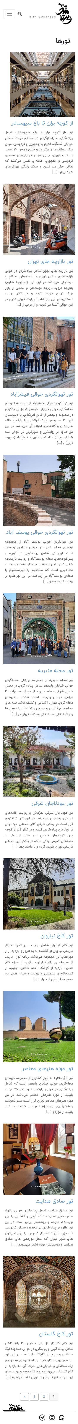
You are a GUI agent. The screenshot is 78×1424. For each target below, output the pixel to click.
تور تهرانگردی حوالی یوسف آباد (39, 532)
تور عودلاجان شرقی (52, 803)
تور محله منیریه (55, 671)
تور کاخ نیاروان (57, 936)
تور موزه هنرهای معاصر (47, 1069)
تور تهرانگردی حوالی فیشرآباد (41, 394)
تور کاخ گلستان (56, 1334)
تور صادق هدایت (54, 1201)
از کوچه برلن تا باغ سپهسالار (42, 123)
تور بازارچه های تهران (50, 262)
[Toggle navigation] (9, 13)
